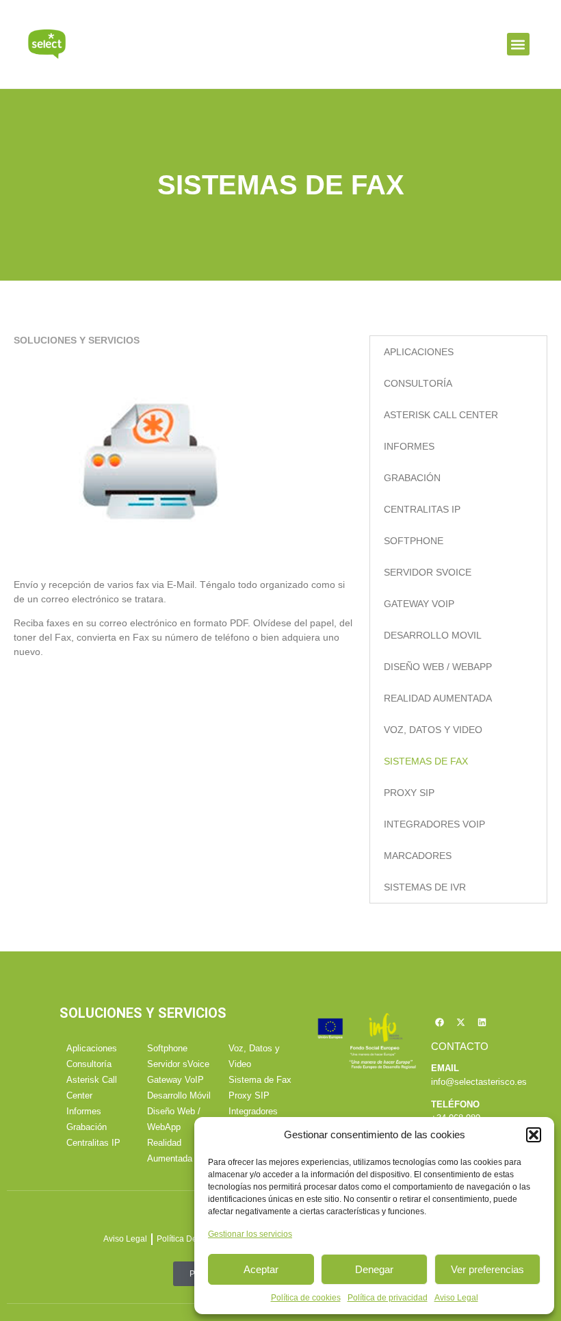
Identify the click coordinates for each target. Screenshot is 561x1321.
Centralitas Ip (422, 509)
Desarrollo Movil (433, 635)
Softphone (413, 540)
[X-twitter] (461, 1022)
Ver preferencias (487, 1269)
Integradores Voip (434, 824)
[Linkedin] (482, 1022)
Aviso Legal (456, 1298)
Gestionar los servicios (250, 1234)
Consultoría (418, 383)
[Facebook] (440, 1022)
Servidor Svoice (427, 572)
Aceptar (261, 1269)
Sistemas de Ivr (425, 887)
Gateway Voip (419, 603)
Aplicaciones (419, 351)
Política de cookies (306, 1298)
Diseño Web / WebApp (438, 666)
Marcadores (418, 855)
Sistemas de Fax (426, 761)
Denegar (374, 1269)
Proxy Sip (409, 792)
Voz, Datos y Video (433, 729)
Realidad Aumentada (438, 698)
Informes (409, 446)
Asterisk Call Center (441, 414)
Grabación (412, 477)
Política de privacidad (388, 1298)
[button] (533, 1135)
